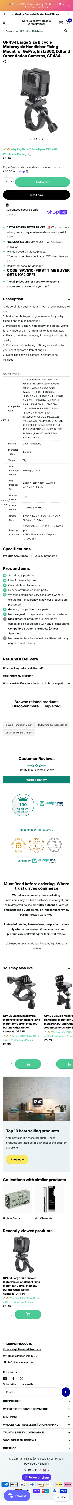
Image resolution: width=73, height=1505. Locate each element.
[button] (12, 179)
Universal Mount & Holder (19, 732)
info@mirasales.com (21, 1362)
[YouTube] (5, 1378)
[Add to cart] (28, 1064)
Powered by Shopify (36, 1463)
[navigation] (4, 14)
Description (13, 299)
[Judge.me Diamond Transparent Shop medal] (18, 845)
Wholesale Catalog (5, 22)
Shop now (17, 1159)
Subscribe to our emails (18, 1384)
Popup (29, 154)
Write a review (36, 780)
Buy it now (36, 194)
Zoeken (66, 31)
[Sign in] (61, 22)
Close (69, 5)
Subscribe (66, 1392)
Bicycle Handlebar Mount (18, 724)
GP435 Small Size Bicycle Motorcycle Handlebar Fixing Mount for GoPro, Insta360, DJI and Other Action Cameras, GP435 (21, 1023)
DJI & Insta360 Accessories (52, 724)
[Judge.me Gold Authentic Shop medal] (36, 845)
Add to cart (43, 182)
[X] (21, 1378)
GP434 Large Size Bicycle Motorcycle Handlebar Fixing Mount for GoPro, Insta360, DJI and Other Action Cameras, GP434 (21, 1285)
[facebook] (13, 1378)
